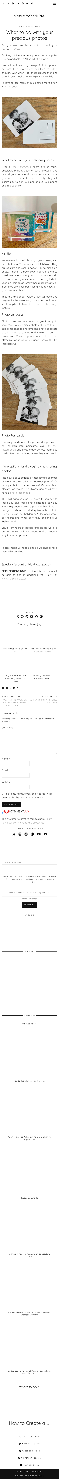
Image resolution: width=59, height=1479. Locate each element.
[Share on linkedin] (17, 688)
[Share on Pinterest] (14, 688)
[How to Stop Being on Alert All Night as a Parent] (15, 636)
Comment (8, 727)
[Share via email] (3, 688)
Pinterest (30, 1458)
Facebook (30, 1451)
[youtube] (39, 834)
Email (5, 770)
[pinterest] (32, 834)
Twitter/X (30, 1437)
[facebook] (26, 834)
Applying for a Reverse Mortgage (43, 700)
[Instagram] (8, 3)
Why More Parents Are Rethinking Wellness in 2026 (15, 678)
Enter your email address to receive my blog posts (29, 892)
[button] (55, 3)
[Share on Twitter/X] (10, 688)
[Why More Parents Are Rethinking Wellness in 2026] (15, 663)
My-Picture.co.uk (22, 166)
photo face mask (19, 492)
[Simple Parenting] (29, 11)
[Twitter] (3, 3)
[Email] (27, 3)
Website (6, 782)
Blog (37, 26)
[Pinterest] (13, 3)
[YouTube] (18, 3)
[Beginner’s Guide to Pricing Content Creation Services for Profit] (43, 636)
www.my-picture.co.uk (14, 578)
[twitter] (14, 834)
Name (6, 758)
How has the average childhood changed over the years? (14, 701)
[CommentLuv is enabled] (16, 812)
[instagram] (20, 834)
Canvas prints (25, 336)
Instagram (30, 1444)
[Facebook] (23, 3)
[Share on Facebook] (7, 688)
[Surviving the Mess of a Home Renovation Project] (43, 663)
